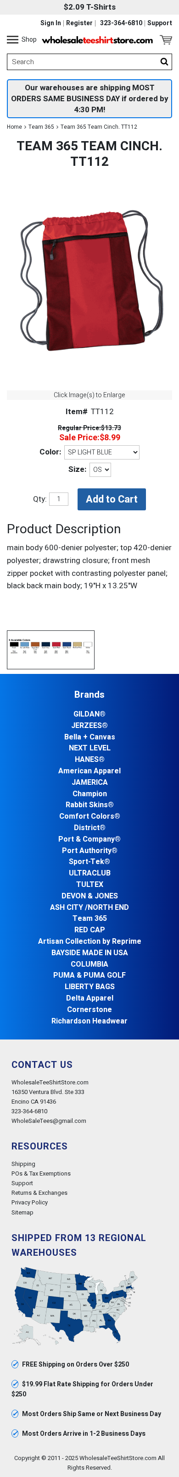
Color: (50, 452)
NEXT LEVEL (90, 748)
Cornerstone (89, 1010)
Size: (77, 469)
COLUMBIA (89, 964)
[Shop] (12, 39)
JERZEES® (89, 726)
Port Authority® (89, 851)
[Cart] (166, 39)
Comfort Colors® (89, 816)
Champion (90, 794)
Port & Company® (89, 839)
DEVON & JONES (90, 896)
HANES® (90, 760)
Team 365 (41, 127)
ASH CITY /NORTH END (89, 908)
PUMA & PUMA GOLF (89, 975)
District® (90, 828)
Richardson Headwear (89, 1021)
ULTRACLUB (90, 873)
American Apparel (89, 771)
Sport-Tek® (89, 862)
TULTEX (89, 885)
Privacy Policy (29, 1202)
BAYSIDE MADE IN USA (89, 953)
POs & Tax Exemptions (41, 1173)
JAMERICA (90, 783)
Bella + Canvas (89, 737)
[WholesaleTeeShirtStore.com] (97, 39)
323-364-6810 (121, 23)
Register (79, 23)
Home (14, 127)
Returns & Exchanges (39, 1192)
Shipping (23, 1164)
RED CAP (89, 930)
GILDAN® (89, 714)
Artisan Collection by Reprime (89, 941)
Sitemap (22, 1212)
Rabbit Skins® (90, 805)
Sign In (50, 23)
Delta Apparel (89, 998)
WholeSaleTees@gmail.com (48, 1120)
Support (159, 23)
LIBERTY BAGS (90, 987)
